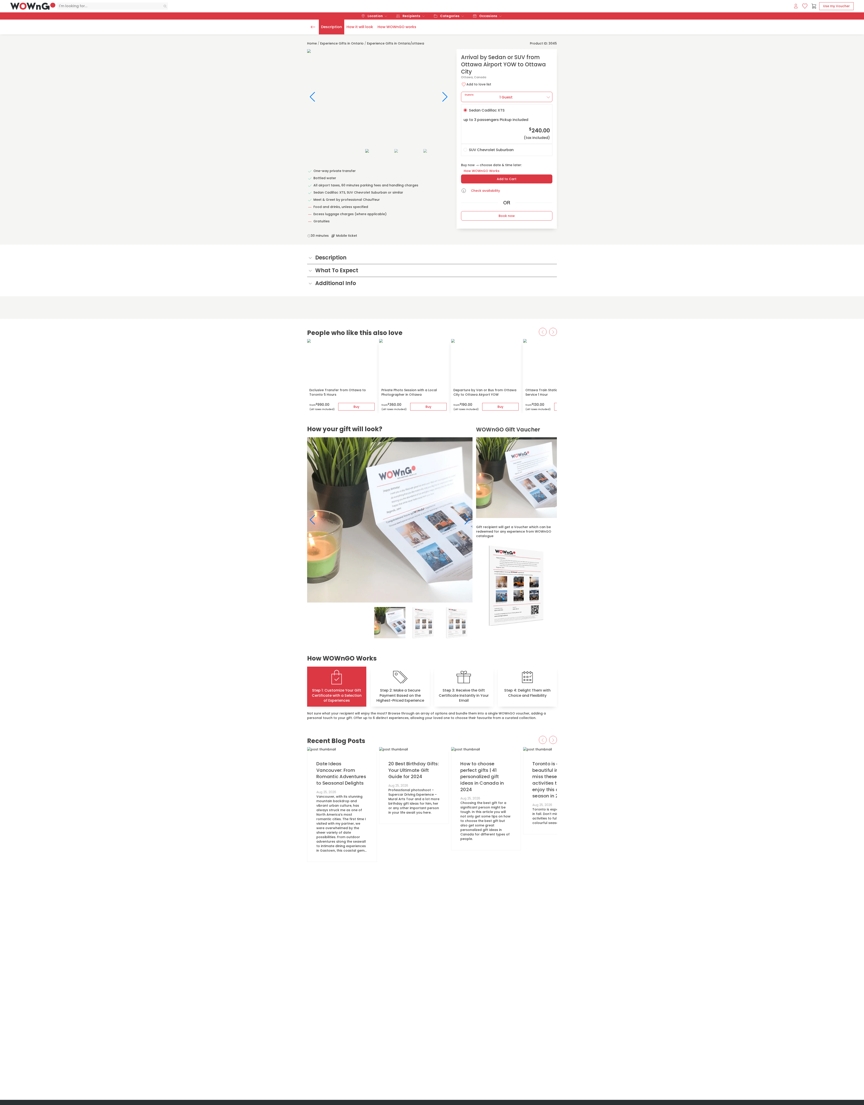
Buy (356, 406)
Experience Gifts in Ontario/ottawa (395, 43)
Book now (507, 216)
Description (331, 26)
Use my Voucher (836, 6)
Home (312, 43)
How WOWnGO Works (482, 171)
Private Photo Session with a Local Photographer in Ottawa (409, 392)
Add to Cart (506, 179)
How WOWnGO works (397, 26)
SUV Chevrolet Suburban (491, 149)
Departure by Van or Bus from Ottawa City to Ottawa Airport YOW (484, 392)
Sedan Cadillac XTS (507, 124)
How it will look (359, 26)
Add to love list (478, 84)
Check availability (485, 190)
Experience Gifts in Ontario (342, 43)
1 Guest (489, 96)
